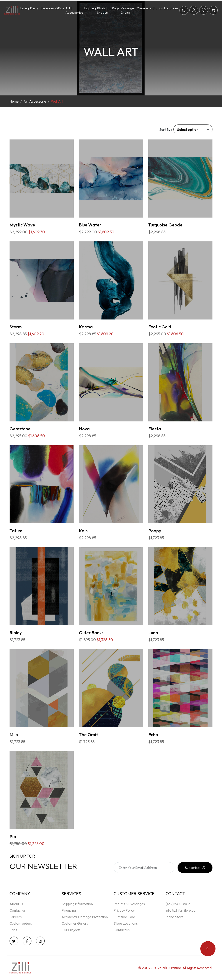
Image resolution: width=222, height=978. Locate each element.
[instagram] (41, 941)
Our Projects (71, 930)
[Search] (183, 10)
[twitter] (15, 941)
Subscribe (192, 867)
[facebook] (28, 941)
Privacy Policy (124, 910)
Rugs (115, 8)
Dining (34, 8)
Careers (16, 917)
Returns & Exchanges (129, 904)
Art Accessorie (34, 101)
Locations (171, 8)
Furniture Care (124, 917)
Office (59, 8)
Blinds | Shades (102, 10)
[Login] (193, 10)
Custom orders (21, 923)
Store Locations (126, 923)
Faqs (13, 930)
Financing (69, 910)
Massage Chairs (127, 10)
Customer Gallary (75, 923)
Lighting (90, 8)
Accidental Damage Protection (85, 917)
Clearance (144, 8)
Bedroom (47, 8)
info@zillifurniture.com (182, 910)
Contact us (18, 910)
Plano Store (174, 917)
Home (14, 101)
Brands (158, 8)
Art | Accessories (74, 10)
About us (16, 904)
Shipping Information (77, 904)
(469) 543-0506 (178, 904)
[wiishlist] (203, 10)
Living (24, 8)
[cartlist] (213, 10)
